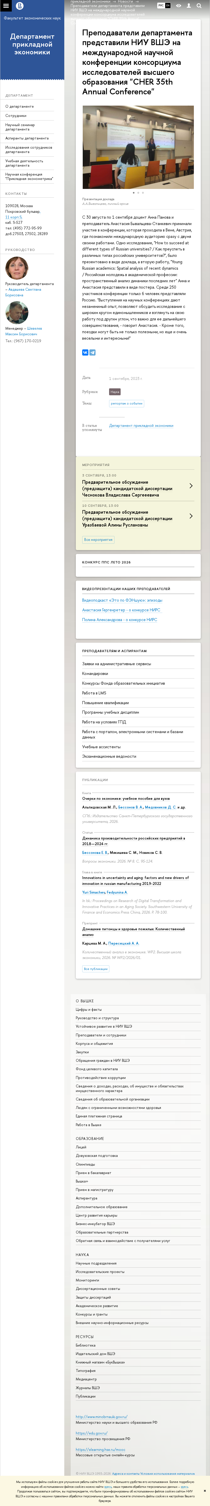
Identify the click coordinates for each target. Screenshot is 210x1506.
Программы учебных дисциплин (110, 712)
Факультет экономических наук (32, 18)
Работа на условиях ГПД (104, 722)
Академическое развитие (97, 1305)
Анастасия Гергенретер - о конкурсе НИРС (122, 610)
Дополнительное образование (102, 1206)
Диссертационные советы (98, 1288)
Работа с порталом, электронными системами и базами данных (132, 734)
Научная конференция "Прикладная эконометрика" (29, 176)
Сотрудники (15, 115)
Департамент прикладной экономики (32, 44)
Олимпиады (85, 1164)
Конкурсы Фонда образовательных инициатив (123, 683)
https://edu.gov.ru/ (92, 1433)
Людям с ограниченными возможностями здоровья (118, 1107)
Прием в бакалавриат (93, 1172)
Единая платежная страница (99, 1116)
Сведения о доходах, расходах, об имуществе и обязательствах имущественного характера (130, 1088)
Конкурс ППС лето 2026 (106, 562)
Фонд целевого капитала (97, 1068)
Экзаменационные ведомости (109, 756)
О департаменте (19, 106)
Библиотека (86, 1345)
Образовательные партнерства (102, 1232)
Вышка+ (82, 1181)
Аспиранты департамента (27, 138)
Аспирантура (86, 1198)
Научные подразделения (96, 1263)
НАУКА (82, 1254)
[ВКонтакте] (85, 352)
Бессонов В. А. (130, 807)
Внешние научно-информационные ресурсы (112, 1322)
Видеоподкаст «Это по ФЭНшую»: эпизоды (122, 600)
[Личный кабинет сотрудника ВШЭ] (189, 6)
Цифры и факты (89, 1009)
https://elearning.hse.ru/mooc (100, 1449)
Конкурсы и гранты (92, 1314)
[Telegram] (92, 352)
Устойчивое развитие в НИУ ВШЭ (104, 1026)
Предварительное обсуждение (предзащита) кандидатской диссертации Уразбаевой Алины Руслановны (127, 518)
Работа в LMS (94, 693)
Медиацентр (86, 1379)
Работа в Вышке (88, 1124)
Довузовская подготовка (97, 1155)
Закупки (82, 1051)
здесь (108, 1487)
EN (168, 5)
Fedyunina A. (117, 892)
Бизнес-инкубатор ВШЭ (95, 1223)
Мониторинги (87, 1280)
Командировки (95, 673)
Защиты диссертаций (93, 1297)
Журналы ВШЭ (88, 1387)
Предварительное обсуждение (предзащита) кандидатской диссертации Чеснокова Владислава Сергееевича (127, 488)
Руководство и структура (97, 1017)
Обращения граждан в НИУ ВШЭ (103, 1060)
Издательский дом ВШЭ (95, 1353)
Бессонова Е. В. (95, 852)
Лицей (81, 1147)
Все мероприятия (98, 539)
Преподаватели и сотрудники (101, 1035)
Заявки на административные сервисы (116, 663)
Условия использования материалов (167, 1473)
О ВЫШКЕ (85, 1000)
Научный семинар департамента (20, 127)
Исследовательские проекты (100, 1271)
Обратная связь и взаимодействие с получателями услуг (123, 1240)
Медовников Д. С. (160, 807)
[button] (80, 147)
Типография (86, 1370)
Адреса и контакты (126, 1473)
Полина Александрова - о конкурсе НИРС (119, 619)
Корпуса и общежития (94, 1043)
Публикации (95, 779)
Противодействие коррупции (101, 1077)
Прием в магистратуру (94, 1189)
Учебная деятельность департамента (24, 163)
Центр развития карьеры (96, 1215)
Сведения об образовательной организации (113, 1099)
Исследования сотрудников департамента (28, 149)
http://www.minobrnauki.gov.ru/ (102, 1416)
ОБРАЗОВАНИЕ (90, 1138)
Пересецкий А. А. (123, 943)
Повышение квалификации (105, 702)
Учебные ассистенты (101, 747)
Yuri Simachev (93, 892)
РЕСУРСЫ (85, 1336)
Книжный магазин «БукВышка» (100, 1362)
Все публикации (96, 969)
